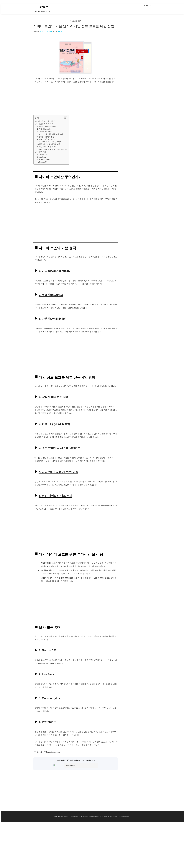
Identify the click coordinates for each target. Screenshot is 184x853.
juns (60, 31)
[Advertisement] (75, 100)
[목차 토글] (64, 118)
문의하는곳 (148, 5)
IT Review (41, 6)
